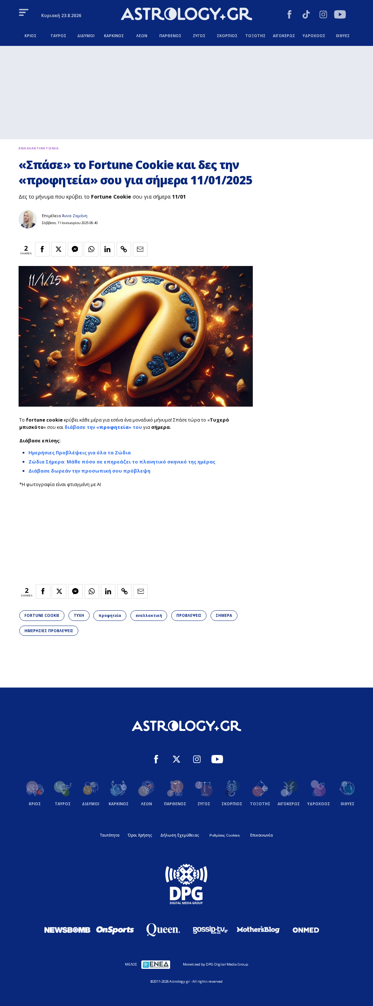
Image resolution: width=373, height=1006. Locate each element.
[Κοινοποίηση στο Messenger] (75, 249)
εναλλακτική (149, 615)
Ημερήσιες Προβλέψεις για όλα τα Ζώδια (79, 452)
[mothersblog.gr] (258, 930)
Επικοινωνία (261, 835)
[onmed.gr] (306, 930)
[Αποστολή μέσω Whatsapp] (91, 249)
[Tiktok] (306, 15)
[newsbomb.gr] (67, 930)
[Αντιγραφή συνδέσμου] (124, 249)
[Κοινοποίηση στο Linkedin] (107, 249)
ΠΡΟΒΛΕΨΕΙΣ (188, 615)
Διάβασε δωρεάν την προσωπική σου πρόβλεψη (89, 470)
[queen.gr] (163, 930)
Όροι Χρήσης (140, 835)
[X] (176, 760)
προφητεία (110, 615)
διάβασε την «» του (103, 427)
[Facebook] (289, 15)
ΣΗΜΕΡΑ (224, 615)
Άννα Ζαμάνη (74, 215)
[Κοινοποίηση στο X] (58, 249)
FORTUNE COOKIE (41, 615)
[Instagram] (323, 15)
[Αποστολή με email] (140, 249)
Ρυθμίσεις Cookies (224, 835)
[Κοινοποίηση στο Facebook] (42, 249)
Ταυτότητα (109, 835)
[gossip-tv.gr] (210, 930)
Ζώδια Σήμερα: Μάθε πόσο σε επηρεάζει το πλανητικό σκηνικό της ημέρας (121, 461)
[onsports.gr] (115, 930)
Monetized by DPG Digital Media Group (215, 964)
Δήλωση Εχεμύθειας (179, 835)
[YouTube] (340, 15)
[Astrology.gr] (186, 14)
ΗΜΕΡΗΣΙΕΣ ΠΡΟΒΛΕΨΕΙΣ (48, 630)
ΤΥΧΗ (79, 615)
